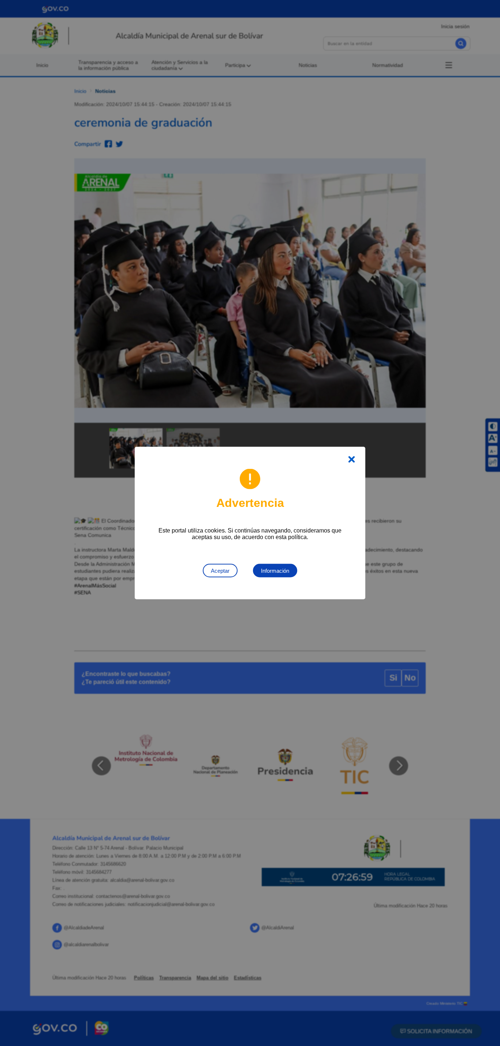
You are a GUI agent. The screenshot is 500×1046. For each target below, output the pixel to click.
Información (275, 571)
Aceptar (220, 571)
